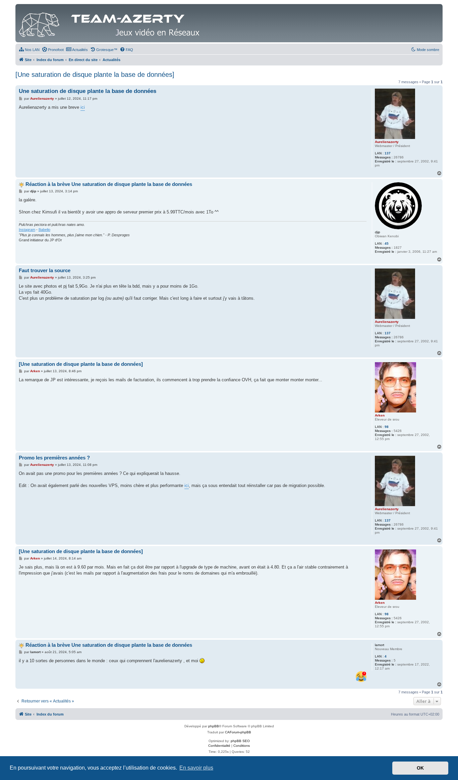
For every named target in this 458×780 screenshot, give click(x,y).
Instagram (27, 230)
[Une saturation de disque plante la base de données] (94, 74)
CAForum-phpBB (238, 732)
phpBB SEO (240, 741)
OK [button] (420, 768)
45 (387, 243)
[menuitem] (29, 50)
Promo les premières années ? (54, 457)
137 (388, 153)
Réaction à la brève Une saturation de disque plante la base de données (108, 184)
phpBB (213, 726)
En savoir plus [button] (196, 768)
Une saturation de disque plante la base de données (87, 91)
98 (387, 427)
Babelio (44, 230)
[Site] (111, 23)
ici (82, 107)
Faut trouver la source (44, 270)
